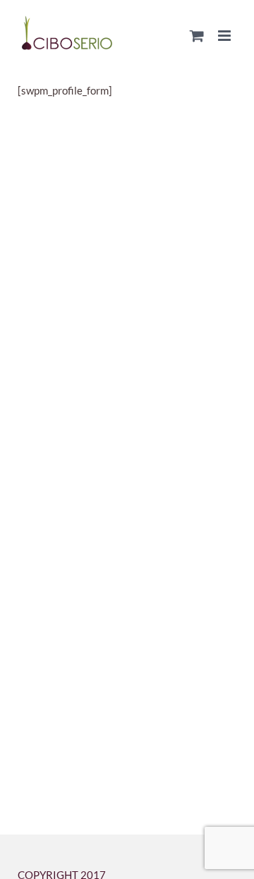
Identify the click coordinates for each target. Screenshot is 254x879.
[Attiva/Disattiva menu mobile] (225, 35)
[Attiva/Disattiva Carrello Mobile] (197, 35)
